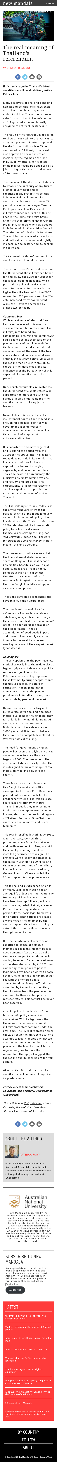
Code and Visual (46, 1457)
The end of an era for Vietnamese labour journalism (26, 1359)
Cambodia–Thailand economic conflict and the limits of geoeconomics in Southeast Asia (27, 1414)
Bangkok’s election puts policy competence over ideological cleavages (28, 1382)
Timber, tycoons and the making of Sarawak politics (28, 1328)
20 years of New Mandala (18, 1403)
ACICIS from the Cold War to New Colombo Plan (28, 1340)
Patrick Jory (9, 68)
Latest (12, 1307)
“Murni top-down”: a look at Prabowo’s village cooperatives (25, 1317)
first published (33, 1103)
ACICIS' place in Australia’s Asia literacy (26, 1350)
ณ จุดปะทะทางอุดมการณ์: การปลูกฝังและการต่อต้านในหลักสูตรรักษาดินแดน (27, 1393)
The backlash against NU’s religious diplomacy (24, 1371)
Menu (49, 3)
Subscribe (15, 1290)
